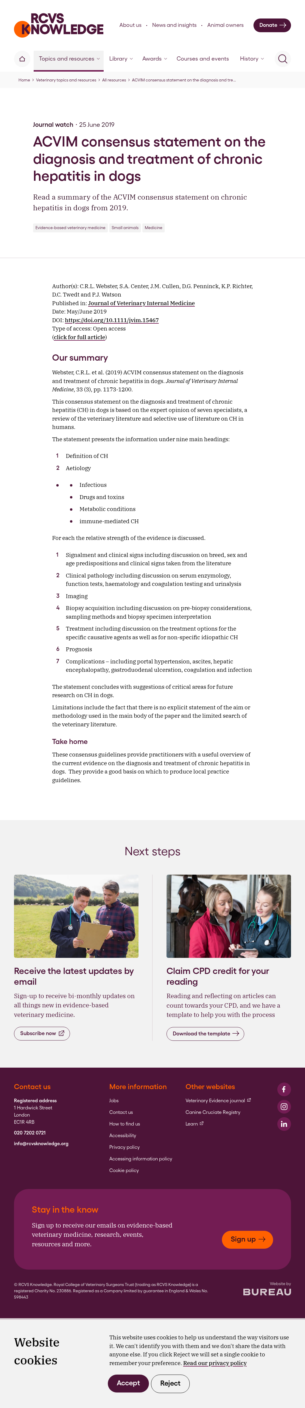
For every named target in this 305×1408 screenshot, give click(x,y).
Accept (128, 1382)
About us (130, 25)
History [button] (249, 58)
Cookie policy (124, 1170)
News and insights (174, 25)
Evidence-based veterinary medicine (70, 227)
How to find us (124, 1124)
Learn (195, 1124)
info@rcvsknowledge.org (41, 1143)
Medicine (153, 227)
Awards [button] (152, 58)
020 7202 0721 (30, 1133)
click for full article (79, 337)
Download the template (201, 1033)
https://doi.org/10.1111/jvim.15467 (112, 320)
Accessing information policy (140, 1159)
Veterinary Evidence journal (218, 1100)
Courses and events (203, 58)
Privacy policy (124, 1147)
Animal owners (225, 25)
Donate (268, 25)
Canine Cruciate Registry (213, 1112)
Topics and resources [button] (66, 58)
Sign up (243, 1239)
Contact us (121, 1112)
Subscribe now (38, 1033)
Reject (170, 1383)
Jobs (114, 1100)
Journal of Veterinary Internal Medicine (141, 303)
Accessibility (122, 1135)
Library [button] (118, 58)
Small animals (125, 227)
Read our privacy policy (215, 1363)
